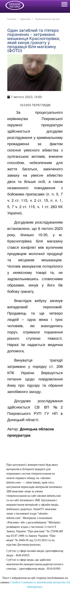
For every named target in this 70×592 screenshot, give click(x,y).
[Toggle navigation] (64, 5)
